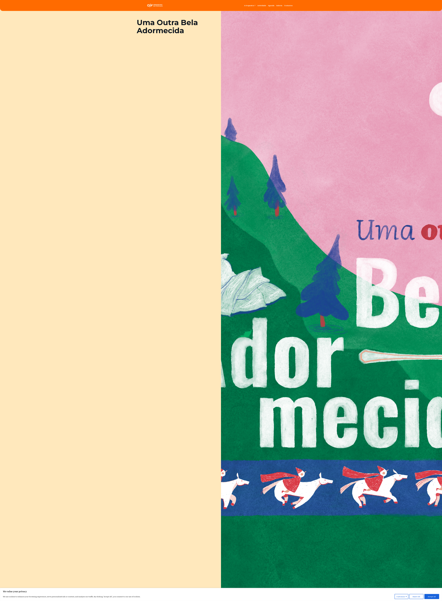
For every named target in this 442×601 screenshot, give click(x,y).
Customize (400, 596)
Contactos (288, 5)
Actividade (261, 5)
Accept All (432, 596)
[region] (221, 594)
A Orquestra (249, 5)
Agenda (271, 5)
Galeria (279, 5)
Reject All (416, 596)
